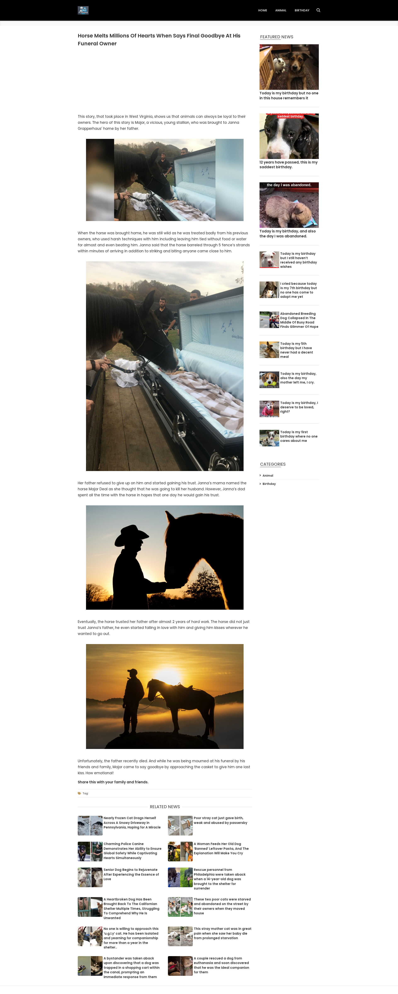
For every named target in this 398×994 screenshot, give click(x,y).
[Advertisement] (165, 80)
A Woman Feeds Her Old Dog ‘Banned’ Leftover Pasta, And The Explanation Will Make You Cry (221, 848)
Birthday (302, 10)
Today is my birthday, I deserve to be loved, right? (299, 407)
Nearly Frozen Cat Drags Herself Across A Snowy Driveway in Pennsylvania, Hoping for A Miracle (132, 822)
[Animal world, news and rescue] (83, 10)
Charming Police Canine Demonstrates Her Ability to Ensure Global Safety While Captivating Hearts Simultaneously (132, 851)
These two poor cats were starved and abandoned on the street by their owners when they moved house (222, 906)
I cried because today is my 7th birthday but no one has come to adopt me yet (298, 290)
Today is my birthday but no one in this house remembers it (289, 96)
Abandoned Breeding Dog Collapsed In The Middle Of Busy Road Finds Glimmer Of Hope (299, 320)
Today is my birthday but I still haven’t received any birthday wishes (298, 260)
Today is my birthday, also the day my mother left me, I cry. (298, 378)
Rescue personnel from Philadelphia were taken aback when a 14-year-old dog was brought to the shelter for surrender (220, 879)
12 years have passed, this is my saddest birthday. (289, 165)
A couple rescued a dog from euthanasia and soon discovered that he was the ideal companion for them (221, 965)
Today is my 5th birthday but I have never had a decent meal (296, 350)
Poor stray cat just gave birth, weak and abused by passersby (220, 820)
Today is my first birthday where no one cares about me (299, 436)
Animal (280, 10)
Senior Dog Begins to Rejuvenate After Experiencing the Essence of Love (131, 874)
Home (262, 10)
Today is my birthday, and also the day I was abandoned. (288, 234)
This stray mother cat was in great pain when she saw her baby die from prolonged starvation (222, 933)
